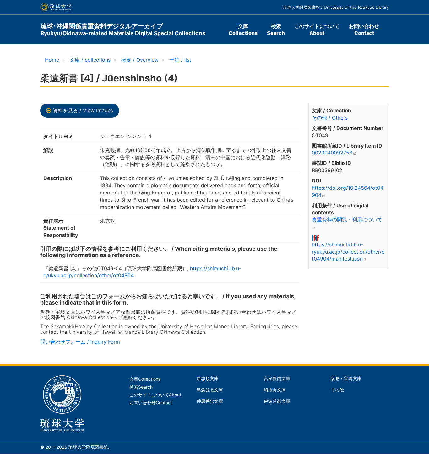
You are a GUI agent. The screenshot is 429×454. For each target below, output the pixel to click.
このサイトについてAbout (316, 29)
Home (52, 60)
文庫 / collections (90, 60)
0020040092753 (332, 152)
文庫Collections (243, 29)
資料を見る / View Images (83, 110)
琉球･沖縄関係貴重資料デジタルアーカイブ (123, 29)
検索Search (276, 29)
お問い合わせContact (364, 29)
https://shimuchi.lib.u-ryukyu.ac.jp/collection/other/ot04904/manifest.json (348, 251)
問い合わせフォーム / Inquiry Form (80, 342)
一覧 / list (180, 60)
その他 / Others (330, 118)
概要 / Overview (140, 60)
